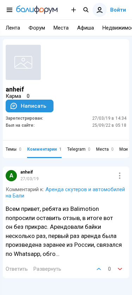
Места (105, 149)
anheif (26, 172)
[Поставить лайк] (99, 269)
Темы (13, 149)
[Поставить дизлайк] (120, 269)
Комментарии (44, 149)
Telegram (78, 149)
